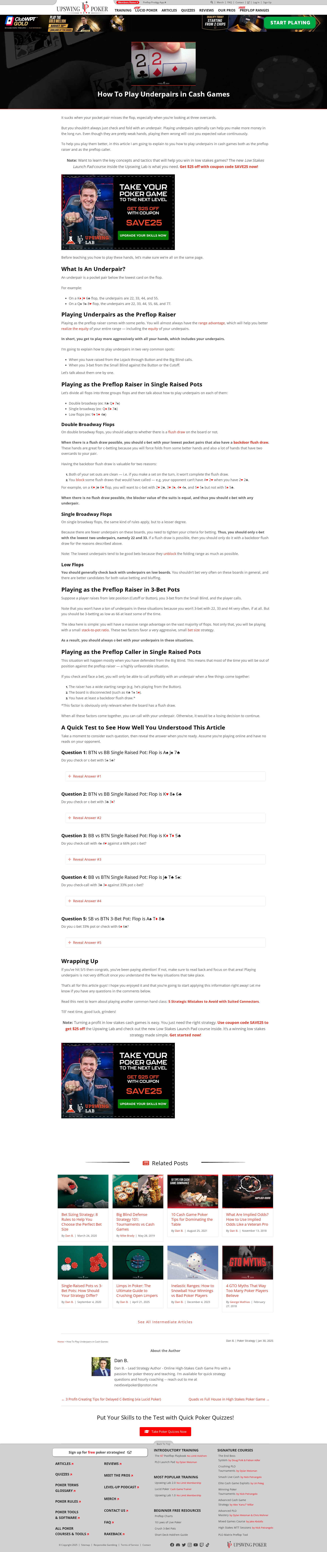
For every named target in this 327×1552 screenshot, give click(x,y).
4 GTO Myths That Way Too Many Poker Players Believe (247, 1290)
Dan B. (230, 1340)
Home (61, 1341)
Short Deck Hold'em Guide (171, 1535)
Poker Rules (66, 1501)
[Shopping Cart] (248, 2)
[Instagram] (190, 1544)
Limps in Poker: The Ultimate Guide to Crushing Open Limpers (137, 1290)
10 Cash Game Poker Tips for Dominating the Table (192, 1219)
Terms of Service (130, 1545)
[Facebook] (172, 1544)
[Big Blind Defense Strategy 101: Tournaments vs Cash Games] (138, 1191)
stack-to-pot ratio (95, 630)
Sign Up (267, 2)
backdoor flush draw (251, 442)
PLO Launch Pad (176, 1462)
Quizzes (62, 1474)
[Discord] (178, 1544)
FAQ (229, 2)
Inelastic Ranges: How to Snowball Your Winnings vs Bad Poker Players (192, 1290)
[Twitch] (202, 1544)
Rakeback (113, 1534)
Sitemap (85, 1545)
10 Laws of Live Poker (168, 1522)
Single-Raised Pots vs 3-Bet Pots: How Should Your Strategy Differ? (82, 1290)
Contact (240, 2)
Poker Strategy (246, 1340)
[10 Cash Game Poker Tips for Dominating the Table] (192, 1191)
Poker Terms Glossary (67, 1488)
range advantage (211, 323)
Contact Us (114, 1510)
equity (153, 328)
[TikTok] (207, 1544)
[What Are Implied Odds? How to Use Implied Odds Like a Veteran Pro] (247, 1191)
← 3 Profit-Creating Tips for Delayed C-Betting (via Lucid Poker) (111, 1399)
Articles (63, 1463)
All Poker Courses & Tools (70, 1531)
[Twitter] (184, 1544)
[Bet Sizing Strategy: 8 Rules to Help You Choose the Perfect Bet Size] (83, 1191)
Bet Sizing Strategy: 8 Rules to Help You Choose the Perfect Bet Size (82, 1222)
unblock (170, 553)
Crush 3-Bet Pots (165, 1528)
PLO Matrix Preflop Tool (233, 1535)
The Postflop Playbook (181, 1456)
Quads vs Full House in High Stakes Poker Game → (229, 1399)
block (80, 479)
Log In (256, 2)
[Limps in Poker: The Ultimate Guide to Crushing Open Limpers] (138, 1262)
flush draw (176, 432)
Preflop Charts (164, 1516)
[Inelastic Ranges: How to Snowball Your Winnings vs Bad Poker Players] (192, 1262)
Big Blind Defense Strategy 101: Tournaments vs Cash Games (135, 1222)
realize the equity (75, 328)
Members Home (127, 2)
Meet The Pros (117, 1475)
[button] (69, 776)
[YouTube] (196, 1544)
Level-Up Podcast (120, 1487)
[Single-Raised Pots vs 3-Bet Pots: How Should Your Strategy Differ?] (83, 1262)
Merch (220, 2)
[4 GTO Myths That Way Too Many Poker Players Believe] (247, 1262)
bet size (194, 630)
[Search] (212, 2)
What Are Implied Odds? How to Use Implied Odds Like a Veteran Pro (247, 1219)
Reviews (111, 1463)
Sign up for (100, 1452)
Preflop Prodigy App (153, 2)
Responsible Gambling (105, 1545)
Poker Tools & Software (66, 1515)
